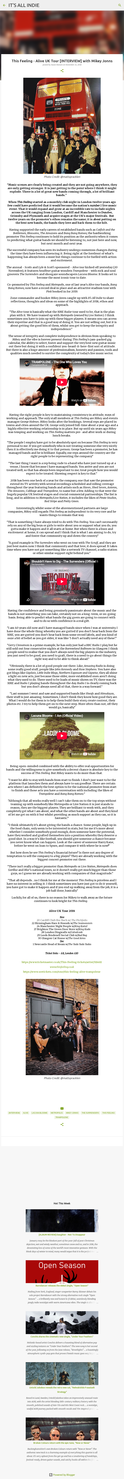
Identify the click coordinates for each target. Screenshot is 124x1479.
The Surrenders (90, 1113)
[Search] (120, 5)
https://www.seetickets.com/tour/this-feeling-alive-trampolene (61, 971)
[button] (62, 71)
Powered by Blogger (64, 1474)
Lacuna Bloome (39, 1113)
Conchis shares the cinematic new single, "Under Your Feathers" (62, 1336)
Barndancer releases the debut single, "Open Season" (62, 1285)
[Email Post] (62, 1110)
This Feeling (108, 1113)
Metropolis (57, 1113)
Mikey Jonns (72, 1113)
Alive (25, 1113)
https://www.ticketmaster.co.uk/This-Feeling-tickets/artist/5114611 (62, 962)
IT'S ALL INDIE (23, 5)
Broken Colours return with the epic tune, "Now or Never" (62, 1443)
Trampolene (61, 1117)
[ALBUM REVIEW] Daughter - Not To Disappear (62, 1234)
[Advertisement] (62, 1172)
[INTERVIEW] (14, 1113)
